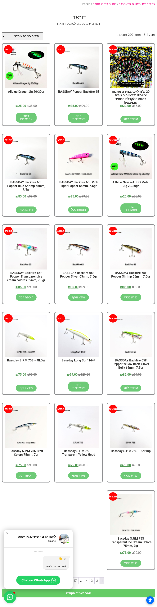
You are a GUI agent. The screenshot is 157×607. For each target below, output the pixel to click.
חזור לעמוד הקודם (78, 593)
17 (75, 580)
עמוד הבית (148, 4)
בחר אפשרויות (78, 117)
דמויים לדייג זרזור (129, 4)
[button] (7, 533)
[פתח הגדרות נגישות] (150, 600)
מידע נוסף (26, 209)
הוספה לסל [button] (130, 119)
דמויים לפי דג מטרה (104, 4)
